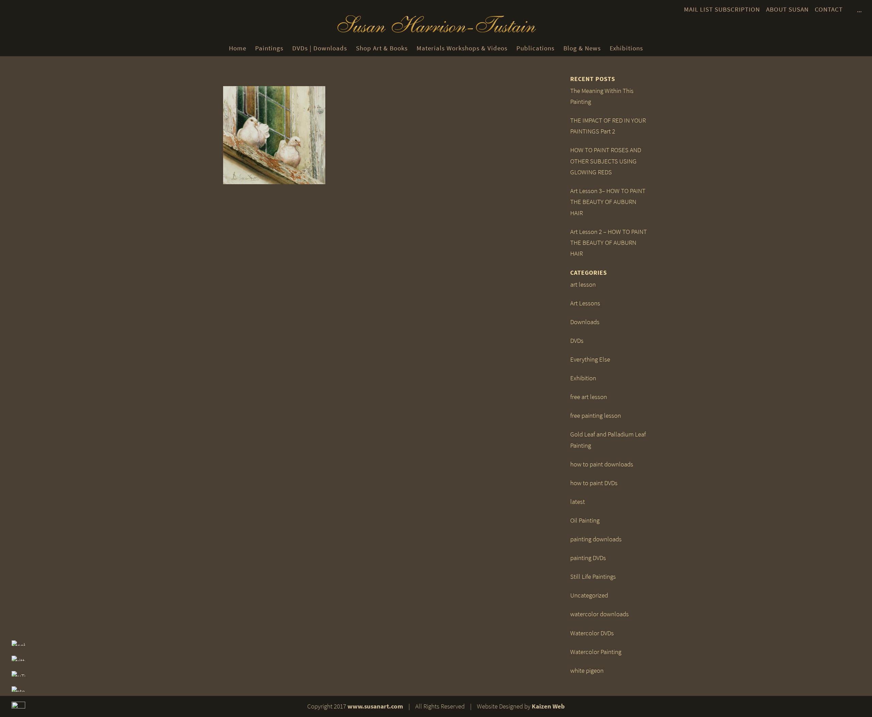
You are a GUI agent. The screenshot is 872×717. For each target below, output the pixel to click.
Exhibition (583, 378)
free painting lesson (595, 415)
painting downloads (596, 539)
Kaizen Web (548, 706)
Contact (829, 9)
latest (577, 501)
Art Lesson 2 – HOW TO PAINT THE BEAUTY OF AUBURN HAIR (608, 242)
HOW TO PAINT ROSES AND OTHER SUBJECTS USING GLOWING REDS (605, 161)
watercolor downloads (599, 614)
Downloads (585, 322)
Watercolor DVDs (592, 633)
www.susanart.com (375, 706)
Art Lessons (585, 303)
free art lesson (588, 397)
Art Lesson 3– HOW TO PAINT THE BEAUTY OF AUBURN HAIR (607, 202)
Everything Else (590, 359)
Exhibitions (626, 48)
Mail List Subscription (722, 9)
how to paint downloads (601, 464)
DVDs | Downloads (319, 48)
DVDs (576, 340)
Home (237, 48)
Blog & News (582, 48)
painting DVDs (588, 558)
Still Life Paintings (593, 576)
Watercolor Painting (595, 652)
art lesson (583, 284)
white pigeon (587, 670)
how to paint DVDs (594, 483)
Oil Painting (585, 520)
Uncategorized (589, 595)
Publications (535, 48)
